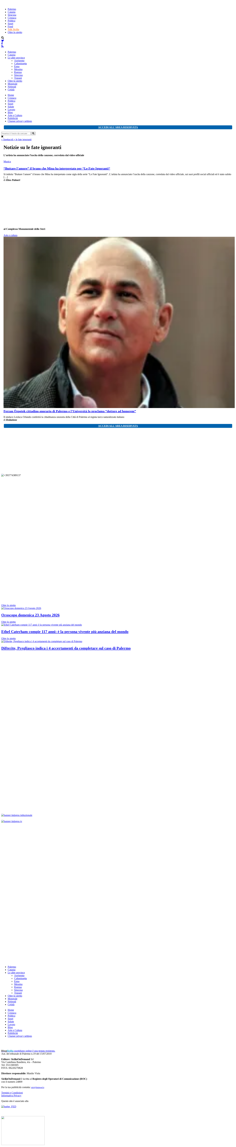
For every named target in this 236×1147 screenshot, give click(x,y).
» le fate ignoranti (22, 139)
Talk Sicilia (13, 29)
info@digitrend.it (37, 1087)
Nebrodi (12, 86)
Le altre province (16, 57)
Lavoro (11, 109)
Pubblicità (13, 118)
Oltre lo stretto (15, 32)
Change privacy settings (20, 121)
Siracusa (12, 15)
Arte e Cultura (15, 115)
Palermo (12, 9)
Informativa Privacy (11, 1095)
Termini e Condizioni (12, 1092)
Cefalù (11, 89)
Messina (18, 69)
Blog (10, 112)
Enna (16, 66)
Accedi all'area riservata (118, 127)
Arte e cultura (10, 235)
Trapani (18, 78)
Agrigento (19, 60)
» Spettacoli (7, 139)
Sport (10, 23)
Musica (7, 161)
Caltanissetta (20, 63)
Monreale (12, 83)
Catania (11, 12)
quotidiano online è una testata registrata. (28, 1050)
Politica (11, 20)
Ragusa (18, 72)
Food (10, 26)
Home (11, 95)
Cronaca (12, 17)
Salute (11, 106)
